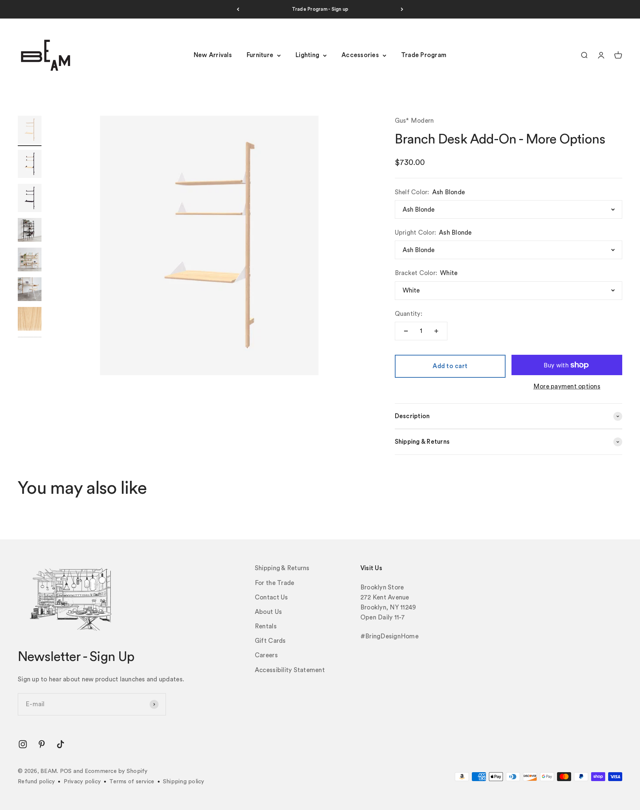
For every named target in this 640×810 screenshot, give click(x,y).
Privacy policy (82, 781)
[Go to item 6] (29, 290)
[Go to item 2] (29, 165)
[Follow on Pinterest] (42, 744)
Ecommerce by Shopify (116, 771)
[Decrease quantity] (406, 331)
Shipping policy (183, 781)
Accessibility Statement (290, 670)
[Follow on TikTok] (61, 744)
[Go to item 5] (29, 261)
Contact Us (271, 597)
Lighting (307, 55)
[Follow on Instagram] (23, 744)
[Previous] (238, 9)
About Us (268, 612)
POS (66, 771)
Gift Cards (270, 641)
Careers (266, 655)
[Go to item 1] (29, 131)
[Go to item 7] (29, 320)
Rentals (266, 626)
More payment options (566, 386)
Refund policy (36, 781)
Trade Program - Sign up (320, 9)
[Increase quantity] (436, 331)
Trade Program (423, 55)
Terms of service (131, 781)
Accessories (360, 55)
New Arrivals (213, 55)
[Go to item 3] (29, 199)
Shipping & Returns (282, 568)
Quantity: (408, 314)
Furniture (260, 55)
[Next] (402, 9)
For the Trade (274, 583)
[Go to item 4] (29, 231)
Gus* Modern (414, 121)
